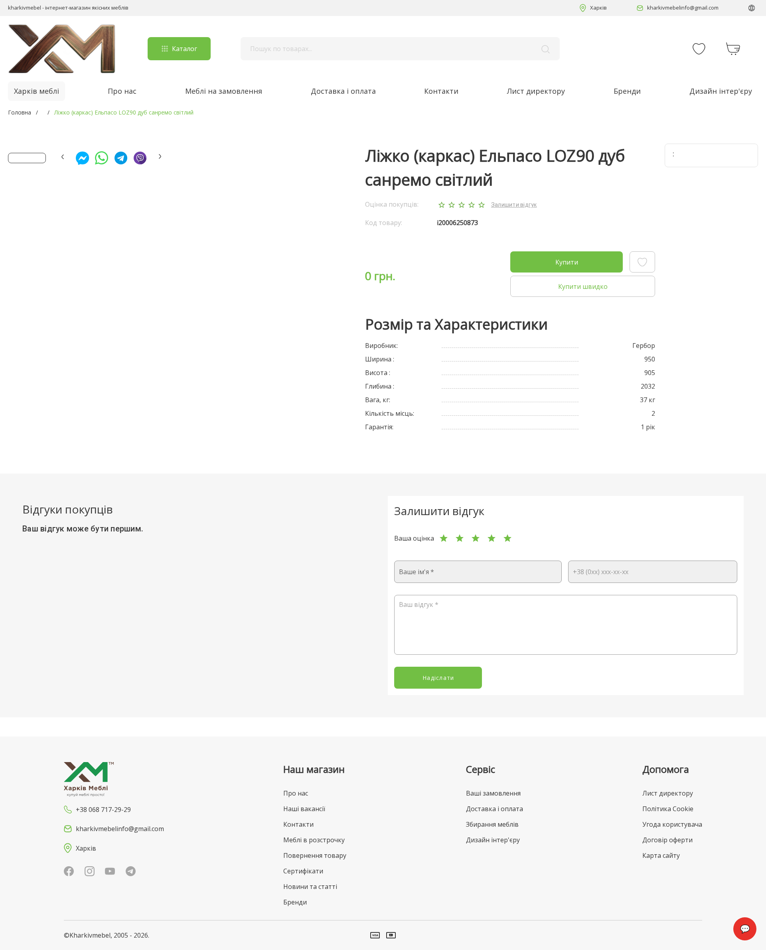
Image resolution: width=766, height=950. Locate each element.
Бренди (627, 91)
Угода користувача (672, 824)
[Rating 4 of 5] (491, 538)
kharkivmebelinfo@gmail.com (683, 7)
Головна (19, 112)
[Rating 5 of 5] (507, 538)
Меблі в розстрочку (314, 839)
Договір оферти (667, 839)
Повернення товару (314, 855)
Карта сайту (661, 855)
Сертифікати (303, 871)
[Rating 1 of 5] (444, 538)
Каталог (184, 48)
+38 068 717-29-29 (103, 809)
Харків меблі (36, 91)
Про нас (122, 91)
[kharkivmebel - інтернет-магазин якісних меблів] (62, 48)
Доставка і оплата (343, 91)
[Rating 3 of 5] (476, 538)
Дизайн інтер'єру (720, 91)
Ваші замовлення (493, 793)
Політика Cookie (667, 808)
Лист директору (536, 91)
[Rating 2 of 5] (460, 538)
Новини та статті (310, 886)
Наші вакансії (304, 808)
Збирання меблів (492, 824)
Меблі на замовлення (223, 91)
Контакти (441, 91)
